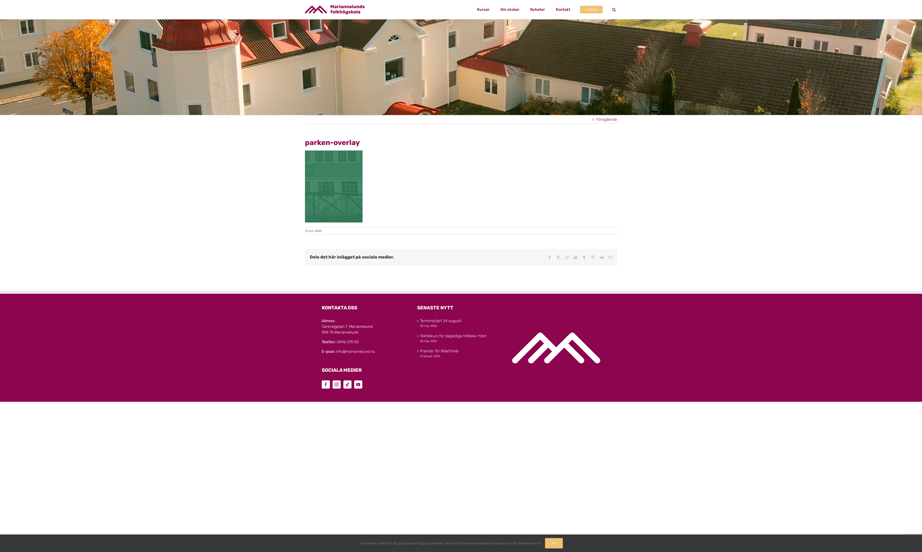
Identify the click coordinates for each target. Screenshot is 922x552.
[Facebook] (326, 384)
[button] (614, 9)
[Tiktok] (347, 384)
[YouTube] (358, 384)
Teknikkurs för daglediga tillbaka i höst (453, 336)
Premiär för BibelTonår (439, 351)
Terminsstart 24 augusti (440, 320)
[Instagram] (337, 384)
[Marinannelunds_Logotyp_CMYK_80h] (335, 6)
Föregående (606, 119)
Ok (554, 543)
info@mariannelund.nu (355, 351)
